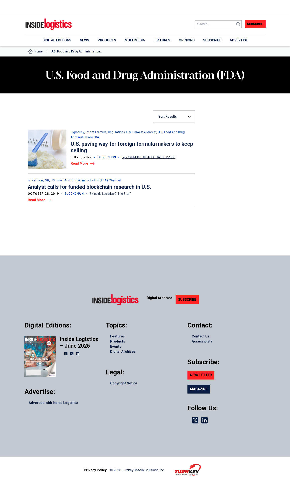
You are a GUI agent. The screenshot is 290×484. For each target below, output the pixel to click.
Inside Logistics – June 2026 (79, 342)
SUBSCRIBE (187, 300)
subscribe (255, 24)
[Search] (238, 24)
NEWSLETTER (201, 375)
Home (39, 51)
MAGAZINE (198, 389)
